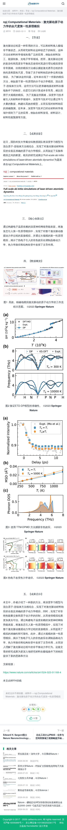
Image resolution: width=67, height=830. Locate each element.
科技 (22, 10)
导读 (27, 10)
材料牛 (15, 10)
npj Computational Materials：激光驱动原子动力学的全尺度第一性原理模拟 (33, 695)
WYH (8, 31)
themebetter (32, 825)
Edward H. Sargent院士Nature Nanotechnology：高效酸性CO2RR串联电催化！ (17, 734)
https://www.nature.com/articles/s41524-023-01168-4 (32, 672)
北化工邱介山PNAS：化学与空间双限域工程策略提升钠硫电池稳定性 (50, 734)
